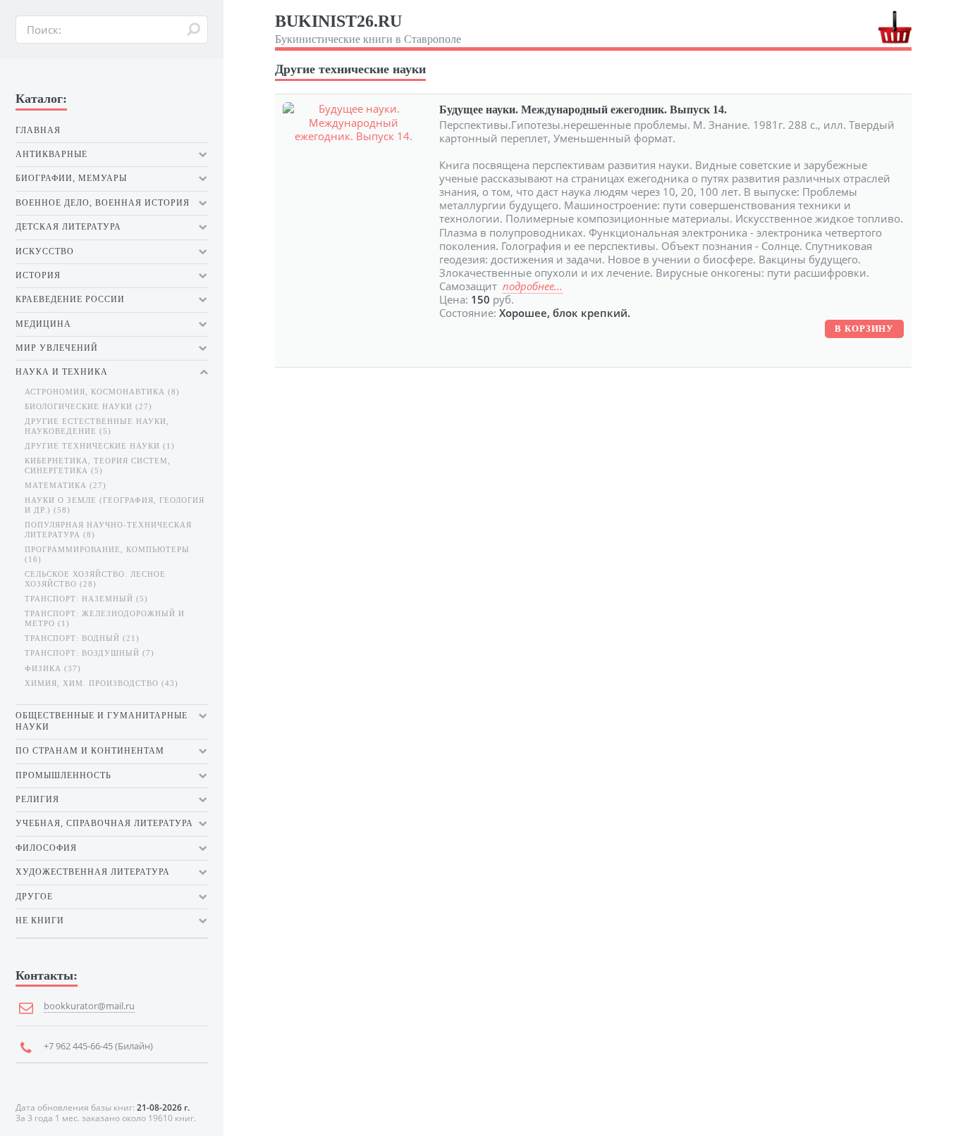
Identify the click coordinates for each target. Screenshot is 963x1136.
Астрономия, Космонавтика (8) (102, 392)
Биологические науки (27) (88, 407)
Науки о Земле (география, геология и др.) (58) (114, 505)
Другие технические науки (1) (100, 446)
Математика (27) (65, 485)
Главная (38, 130)
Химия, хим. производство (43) (101, 683)
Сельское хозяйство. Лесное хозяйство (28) (95, 579)
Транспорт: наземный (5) (86, 599)
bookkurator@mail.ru (89, 1005)
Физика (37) (53, 669)
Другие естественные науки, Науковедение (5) (97, 426)
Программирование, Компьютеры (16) (107, 554)
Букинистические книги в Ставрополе (368, 28)
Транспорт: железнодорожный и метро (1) (105, 619)
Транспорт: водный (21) (82, 638)
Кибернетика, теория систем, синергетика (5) (98, 466)
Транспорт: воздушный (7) (89, 653)
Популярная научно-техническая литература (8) (108, 530)
